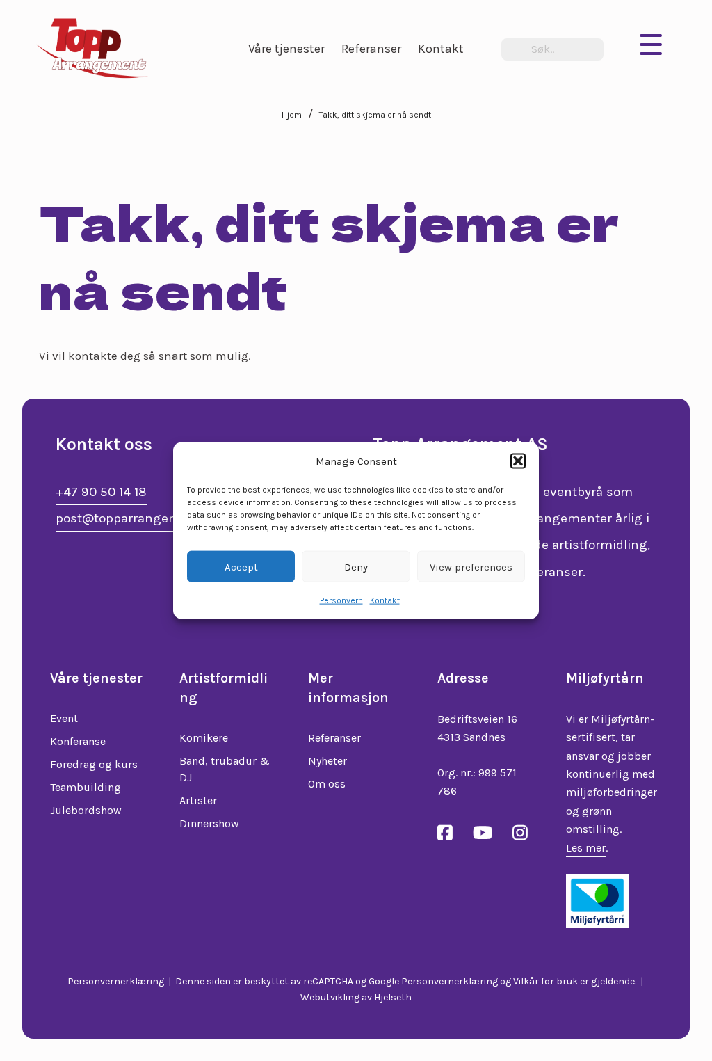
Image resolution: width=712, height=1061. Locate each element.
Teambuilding (85, 787)
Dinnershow (209, 823)
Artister (198, 800)
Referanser (334, 737)
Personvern (341, 600)
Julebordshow (86, 810)
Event (64, 718)
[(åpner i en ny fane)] (597, 900)
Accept (241, 566)
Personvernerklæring (115, 981)
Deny (356, 566)
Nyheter (327, 760)
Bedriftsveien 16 (477, 719)
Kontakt (385, 600)
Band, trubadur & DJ (224, 769)
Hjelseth (393, 997)
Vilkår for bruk (545, 981)
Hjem (292, 115)
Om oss (327, 783)
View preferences (471, 566)
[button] (518, 461)
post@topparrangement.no (139, 518)
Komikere (203, 737)
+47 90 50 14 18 (101, 492)
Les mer (586, 847)
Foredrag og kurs (94, 764)
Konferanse (78, 741)
